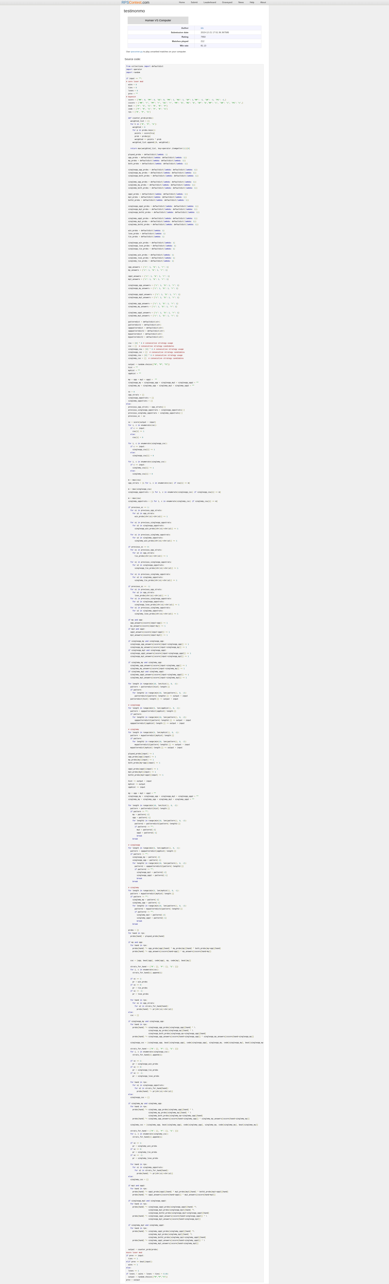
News (241, 2)
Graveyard (227, 2)
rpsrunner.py (137, 51)
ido (202, 28)
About (263, 2)
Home (182, 2)
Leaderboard (210, 2)
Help (252, 2)
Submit (194, 2)
